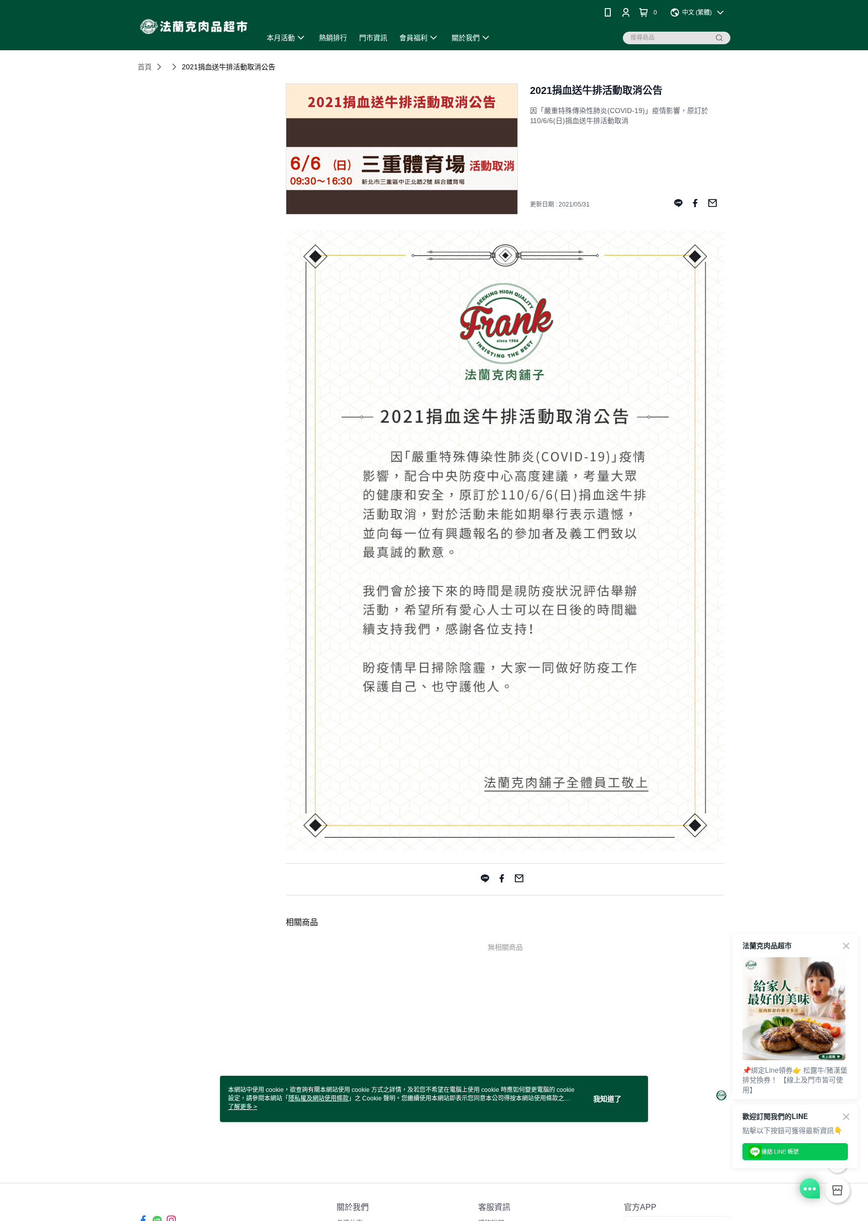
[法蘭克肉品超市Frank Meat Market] (193, 26)
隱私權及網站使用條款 (318, 1098)
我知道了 (607, 1099)
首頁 (145, 67)
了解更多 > (242, 1106)
